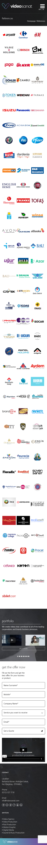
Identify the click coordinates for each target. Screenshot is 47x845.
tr (43, 9)
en (40, 9)
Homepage (31, 21)
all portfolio (23, 649)
